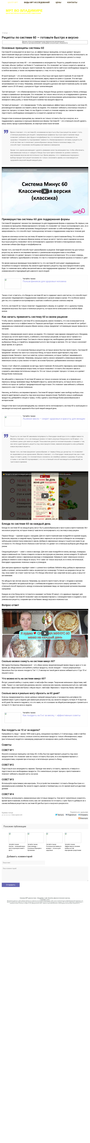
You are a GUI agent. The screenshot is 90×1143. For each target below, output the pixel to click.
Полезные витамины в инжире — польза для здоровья (53, 848)
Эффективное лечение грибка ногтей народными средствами (73, 848)
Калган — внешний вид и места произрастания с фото (17, 848)
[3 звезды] (6, 815)
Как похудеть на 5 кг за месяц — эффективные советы (51, 715)
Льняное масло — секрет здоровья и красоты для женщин (54, 418)
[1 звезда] (3, 815)
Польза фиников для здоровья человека (44, 281)
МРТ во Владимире (24, 10)
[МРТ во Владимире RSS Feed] (4, 902)
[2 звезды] (4, 815)
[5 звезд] (10, 815)
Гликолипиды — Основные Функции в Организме (34, 848)
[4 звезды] (8, 815)
